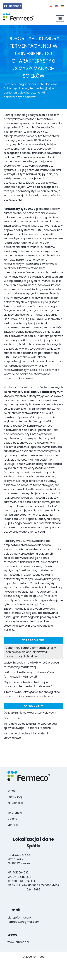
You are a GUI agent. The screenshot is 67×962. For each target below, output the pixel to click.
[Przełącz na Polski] (51, 6)
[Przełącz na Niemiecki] (63, 6)
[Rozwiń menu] (60, 18)
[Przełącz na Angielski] (57, 6)
